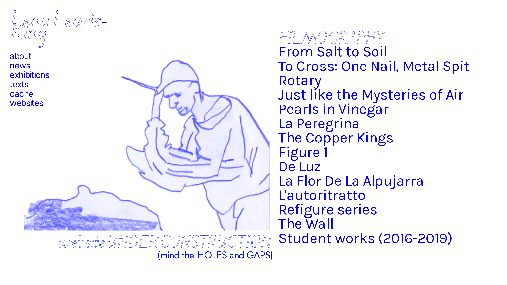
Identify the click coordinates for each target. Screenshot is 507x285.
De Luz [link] (299, 166)
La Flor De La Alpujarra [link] (352, 180)
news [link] (20, 65)
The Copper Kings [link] (335, 137)
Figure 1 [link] (302, 152)
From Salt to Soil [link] (332, 51)
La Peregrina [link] (319, 123)
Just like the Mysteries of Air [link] (370, 94)
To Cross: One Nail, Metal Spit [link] (373, 66)
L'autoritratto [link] (322, 195)
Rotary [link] (299, 80)
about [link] (20, 56)
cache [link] (21, 94)
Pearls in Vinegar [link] (333, 109)
